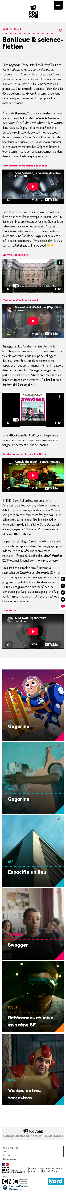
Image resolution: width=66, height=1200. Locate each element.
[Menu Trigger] (58, 5)
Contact (5, 1151)
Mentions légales (9, 1155)
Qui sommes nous (10, 1147)
